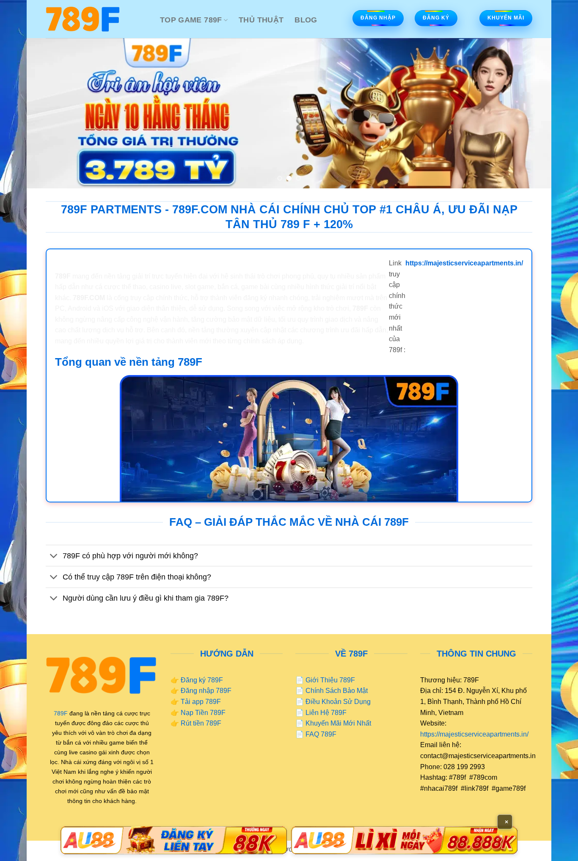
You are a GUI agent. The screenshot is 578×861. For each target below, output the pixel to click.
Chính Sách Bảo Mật (337, 690)
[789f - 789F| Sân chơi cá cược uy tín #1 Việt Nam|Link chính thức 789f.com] (96, 19)
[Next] (530, 113)
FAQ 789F (321, 734)
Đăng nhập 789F (206, 690)
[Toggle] (54, 556)
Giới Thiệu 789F (330, 680)
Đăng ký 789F (202, 680)
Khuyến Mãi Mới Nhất (338, 723)
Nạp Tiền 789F (203, 712)
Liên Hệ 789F (326, 712)
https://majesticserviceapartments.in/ (474, 734)
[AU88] (174, 840)
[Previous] (47, 113)
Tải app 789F (201, 701)
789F (61, 713)
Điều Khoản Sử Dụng (338, 701)
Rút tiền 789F (201, 723)
